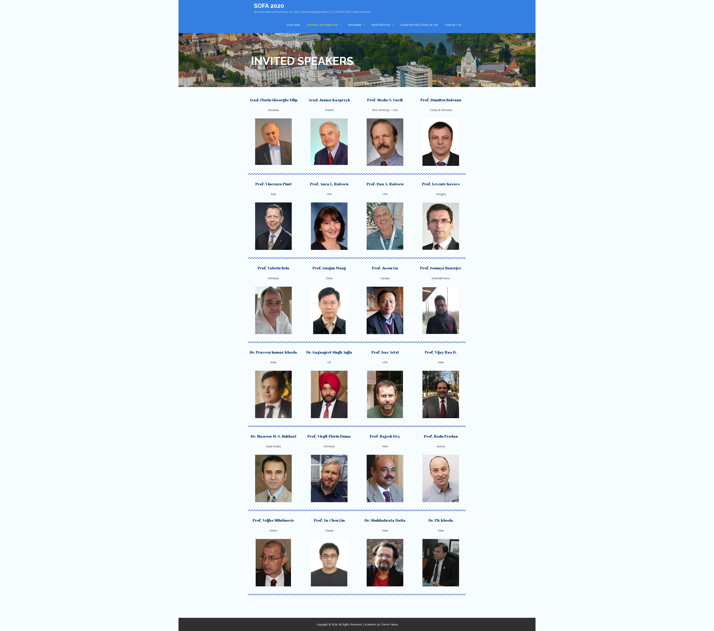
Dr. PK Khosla (440, 520)
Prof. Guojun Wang (329, 268)
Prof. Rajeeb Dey (385, 436)
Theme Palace (389, 624)
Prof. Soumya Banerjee (440, 268)
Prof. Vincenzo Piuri (273, 183)
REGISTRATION (380, 25)
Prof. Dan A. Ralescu (384, 183)
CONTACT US (453, 25)
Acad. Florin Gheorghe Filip (273, 99)
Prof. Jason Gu (385, 268)
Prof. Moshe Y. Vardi (385, 99)
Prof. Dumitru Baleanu (440, 99)
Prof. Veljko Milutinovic (273, 520)
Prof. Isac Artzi (385, 352)
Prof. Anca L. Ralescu (329, 183)
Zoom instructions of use (419, 25)
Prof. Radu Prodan (441, 436)
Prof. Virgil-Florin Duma (329, 436)
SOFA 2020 (269, 5)
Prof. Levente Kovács (441, 183)
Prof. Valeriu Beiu (273, 268)
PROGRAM (354, 25)
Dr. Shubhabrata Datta (385, 520)
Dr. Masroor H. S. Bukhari (273, 436)
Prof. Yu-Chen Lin (329, 520)
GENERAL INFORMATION (322, 25)
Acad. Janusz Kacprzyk (329, 99)
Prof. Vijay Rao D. (441, 352)
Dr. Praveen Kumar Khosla (273, 352)
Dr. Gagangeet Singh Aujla (329, 352)
